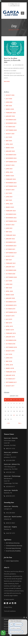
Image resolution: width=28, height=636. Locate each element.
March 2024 (10, 176)
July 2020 (9, 281)
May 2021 (9, 260)
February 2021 (11, 263)
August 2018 (10, 351)
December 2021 (11, 242)
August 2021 (10, 256)
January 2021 (10, 267)
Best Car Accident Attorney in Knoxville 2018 (12, 60)
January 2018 (10, 375)
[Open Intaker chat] (10, 635)
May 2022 (9, 232)
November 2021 (11, 246)
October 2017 (10, 379)
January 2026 (10, 116)
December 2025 (11, 119)
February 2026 (11, 112)
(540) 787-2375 (10, 533)
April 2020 (9, 291)
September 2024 (11, 162)
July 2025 (9, 137)
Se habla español (9, 599)
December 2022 (11, 214)
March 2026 (10, 109)
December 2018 (11, 340)
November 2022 (11, 218)
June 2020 (9, 284)
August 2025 (10, 133)
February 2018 (11, 372)
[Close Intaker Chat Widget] (26, 617)
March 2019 (10, 330)
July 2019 (9, 319)
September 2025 (11, 130)
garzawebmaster (18, 65)
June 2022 (9, 228)
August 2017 (10, 386)
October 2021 (10, 249)
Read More (7, 81)
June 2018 (9, 358)
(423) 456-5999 (10, 460)
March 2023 (10, 207)
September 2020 (11, 277)
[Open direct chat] (24, 617)
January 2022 (10, 239)
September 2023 (11, 186)
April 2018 (9, 365)
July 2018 (9, 354)
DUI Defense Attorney (13, 543)
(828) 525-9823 (10, 523)
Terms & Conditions (10, 611)
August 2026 (10, 95)
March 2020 (10, 295)
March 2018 (10, 368)
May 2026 (9, 105)
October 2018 (10, 344)
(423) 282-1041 (10, 472)
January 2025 (10, 151)
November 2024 (11, 158)
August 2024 (10, 165)
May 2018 (9, 361)
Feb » (19, 423)
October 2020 (10, 274)
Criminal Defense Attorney (14, 545)
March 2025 (10, 147)
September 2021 (11, 253)
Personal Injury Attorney (13, 548)
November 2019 (11, 305)
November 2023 (11, 183)
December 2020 (11, 270)
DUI (12, 619)
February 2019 (11, 333)
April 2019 (9, 326)
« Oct (8, 423)
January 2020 (10, 298)
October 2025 (10, 126)
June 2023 (9, 197)
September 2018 (11, 347)
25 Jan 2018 (8, 65)
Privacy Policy (8, 607)
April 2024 (9, 172)
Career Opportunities (12, 561)
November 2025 (11, 123)
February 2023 (11, 211)
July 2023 (9, 193)
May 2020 (9, 288)
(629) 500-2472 (10, 496)
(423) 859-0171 (10, 486)
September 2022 (11, 221)
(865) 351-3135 (10, 448)
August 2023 (10, 190)
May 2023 (9, 200)
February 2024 (11, 179)
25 (14, 415)
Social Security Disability (13, 551)
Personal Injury (18, 619)
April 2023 (9, 204)
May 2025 (9, 140)
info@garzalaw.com (15, 4)
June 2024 (9, 169)
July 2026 (9, 98)
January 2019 (10, 337)
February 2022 (11, 235)
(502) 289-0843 (10, 513)
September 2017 (11, 382)
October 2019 (10, 309)
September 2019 (11, 312)
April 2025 (9, 144)
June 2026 (9, 102)
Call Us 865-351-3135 (14, 5)
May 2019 (9, 323)
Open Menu (22, 13)
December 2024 (11, 154)
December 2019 (11, 302)
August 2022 (10, 225)
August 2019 (10, 316)
